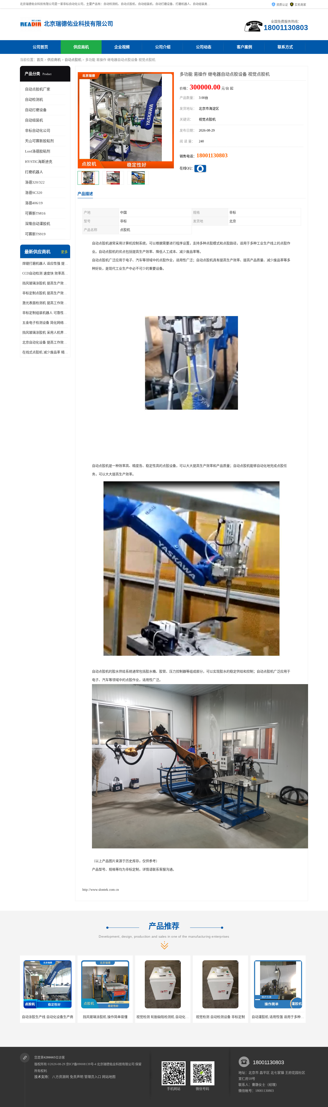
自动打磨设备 (36, 110)
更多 (64, 252)
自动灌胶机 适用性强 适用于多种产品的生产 (227, 1017)
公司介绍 (162, 47)
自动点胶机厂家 (37, 89)
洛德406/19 (34, 203)
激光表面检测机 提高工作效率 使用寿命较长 (45, 303)
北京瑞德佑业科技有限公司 (115, 1064)
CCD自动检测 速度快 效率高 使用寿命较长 (45, 273)
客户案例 (244, 47)
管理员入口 (92, 1077)
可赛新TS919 (35, 234)
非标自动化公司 (37, 131)
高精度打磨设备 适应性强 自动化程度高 (281, 1017)
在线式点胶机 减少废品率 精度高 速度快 (45, 352)
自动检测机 (34, 100)
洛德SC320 (33, 193)
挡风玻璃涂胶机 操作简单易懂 (47, 1017)
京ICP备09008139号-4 (81, 1064)
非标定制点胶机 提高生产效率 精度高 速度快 (45, 293)
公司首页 (40, 47)
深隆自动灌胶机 (37, 224)
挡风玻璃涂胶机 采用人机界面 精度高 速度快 (45, 332)
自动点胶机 (73, 60)
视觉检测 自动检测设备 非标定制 (162, 1017)
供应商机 (81, 47)
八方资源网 (60, 1077)
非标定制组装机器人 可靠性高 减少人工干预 (45, 313)
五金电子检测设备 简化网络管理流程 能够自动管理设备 (45, 322)
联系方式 (285, 47)
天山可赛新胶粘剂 (39, 141)
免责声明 (76, 1077)
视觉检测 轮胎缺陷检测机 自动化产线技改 (110, 1017)
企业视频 (122, 47)
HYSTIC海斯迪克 (38, 162)
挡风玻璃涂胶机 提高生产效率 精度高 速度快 (45, 283)
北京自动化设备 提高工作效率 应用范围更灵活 (45, 342)
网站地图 (108, 1077)
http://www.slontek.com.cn (100, 889)
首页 (40, 60)
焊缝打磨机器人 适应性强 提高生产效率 (45, 263)
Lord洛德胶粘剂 (37, 151)
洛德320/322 (35, 182)
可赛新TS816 (35, 213)
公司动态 (203, 47)
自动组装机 (34, 120)
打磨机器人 (34, 172)
